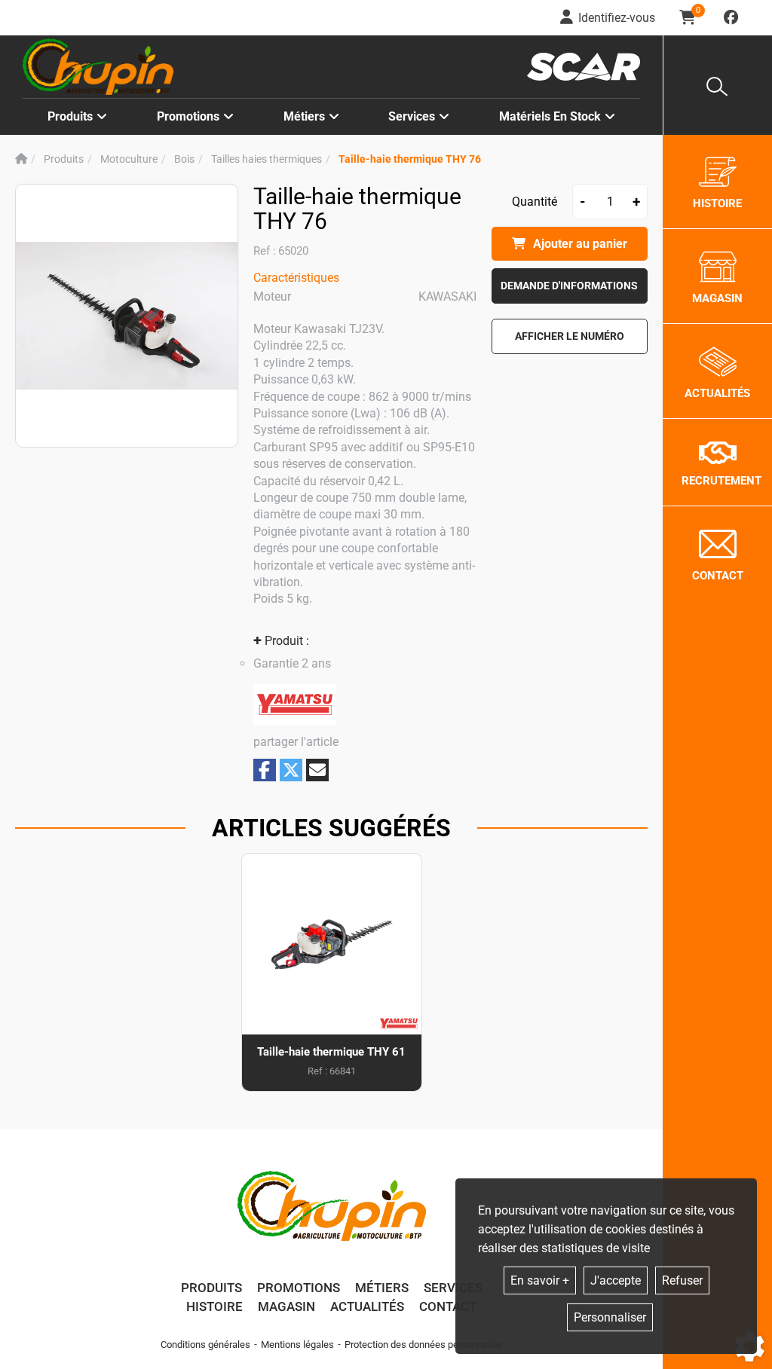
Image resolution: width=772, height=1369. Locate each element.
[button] (410, 159)
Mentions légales (297, 1344)
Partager (264, 769)
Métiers (382, 1287)
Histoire (214, 1306)
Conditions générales (205, 1344)
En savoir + (539, 1280)
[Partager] (317, 770)
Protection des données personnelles (424, 1344)
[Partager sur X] (291, 770)
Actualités (367, 1306)
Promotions (188, 116)
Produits (70, 116)
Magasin (286, 1306)
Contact (447, 1306)
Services (453, 1287)
